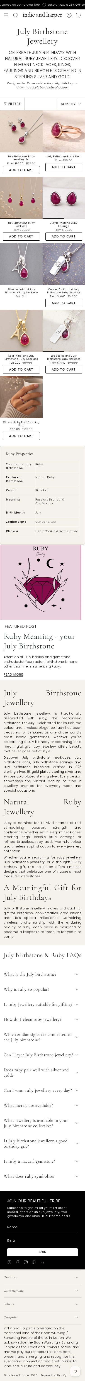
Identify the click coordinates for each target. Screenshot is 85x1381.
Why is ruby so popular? (26, 989)
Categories (11, 1317)
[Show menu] (5, 15)
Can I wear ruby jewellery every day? (38, 1090)
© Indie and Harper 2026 (20, 1375)
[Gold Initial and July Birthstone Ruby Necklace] (21, 331)
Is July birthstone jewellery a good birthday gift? (36, 1143)
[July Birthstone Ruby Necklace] (21, 198)
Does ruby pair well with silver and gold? (36, 1072)
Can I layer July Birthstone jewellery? (38, 1055)
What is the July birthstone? (30, 974)
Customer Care (14, 1291)
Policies (9, 1304)
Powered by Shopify (53, 1375)
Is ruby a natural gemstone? (29, 1161)
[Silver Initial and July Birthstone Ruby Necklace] (21, 264)
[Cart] (78, 15)
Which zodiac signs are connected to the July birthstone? (38, 1037)
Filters (14, 103)
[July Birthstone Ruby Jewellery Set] (21, 131)
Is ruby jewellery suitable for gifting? (38, 1004)
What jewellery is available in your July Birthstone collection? (36, 1123)
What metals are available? (28, 1105)
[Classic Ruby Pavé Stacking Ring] (21, 397)
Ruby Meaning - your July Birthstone (39, 641)
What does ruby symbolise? (29, 1176)
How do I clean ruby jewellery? (32, 1019)
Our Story (10, 1277)
